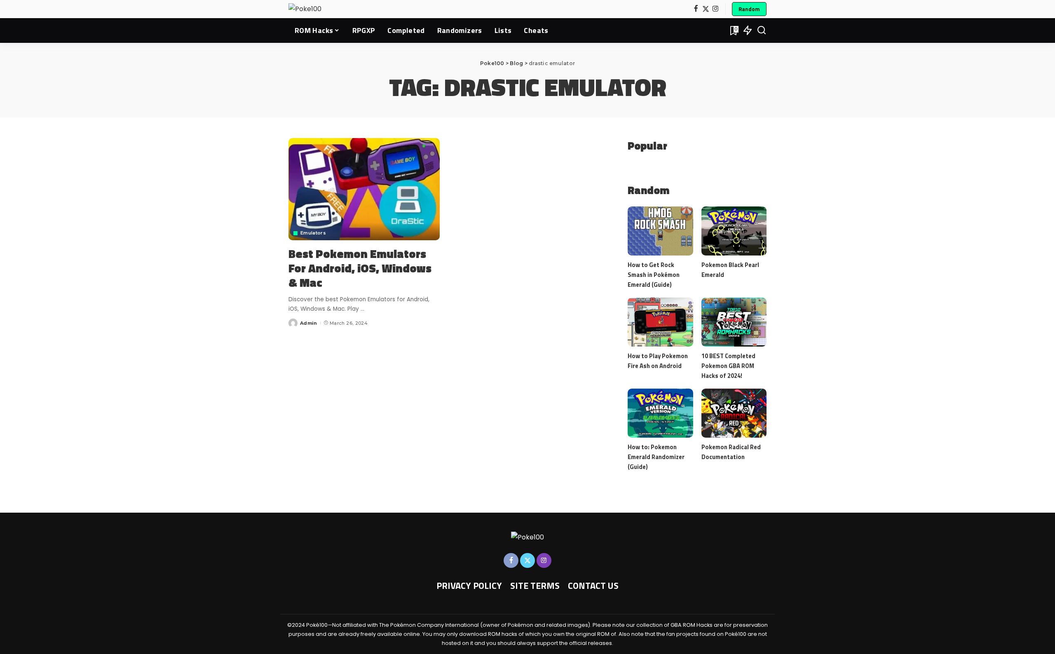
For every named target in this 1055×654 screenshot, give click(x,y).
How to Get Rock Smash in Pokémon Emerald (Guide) (654, 274)
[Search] (762, 30)
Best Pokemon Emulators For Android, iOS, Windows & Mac (359, 268)
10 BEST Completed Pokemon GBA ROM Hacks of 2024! (728, 365)
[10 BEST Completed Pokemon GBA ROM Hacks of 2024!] (734, 322)
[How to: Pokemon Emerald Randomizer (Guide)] (660, 413)
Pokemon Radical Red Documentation (731, 452)
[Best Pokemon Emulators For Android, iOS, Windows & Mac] (364, 189)
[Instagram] (715, 9)
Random (749, 9)
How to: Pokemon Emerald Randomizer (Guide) (656, 456)
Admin (308, 323)
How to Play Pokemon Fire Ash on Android (658, 360)
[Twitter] (705, 9)
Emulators (313, 233)
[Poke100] (304, 9)
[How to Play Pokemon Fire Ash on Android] (660, 322)
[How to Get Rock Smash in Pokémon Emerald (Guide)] (660, 231)
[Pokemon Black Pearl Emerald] (734, 231)
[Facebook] (695, 9)
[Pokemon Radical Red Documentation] (734, 413)
